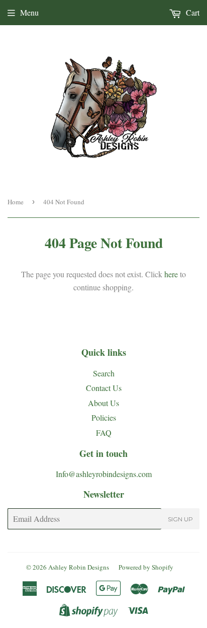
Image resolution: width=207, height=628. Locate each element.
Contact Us (104, 387)
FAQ (104, 432)
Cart (191, 12)
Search (104, 373)
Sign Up (180, 519)
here (171, 274)
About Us (103, 403)
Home (16, 201)
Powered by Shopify (146, 567)
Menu (29, 12)
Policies (103, 417)
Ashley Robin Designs (78, 567)
